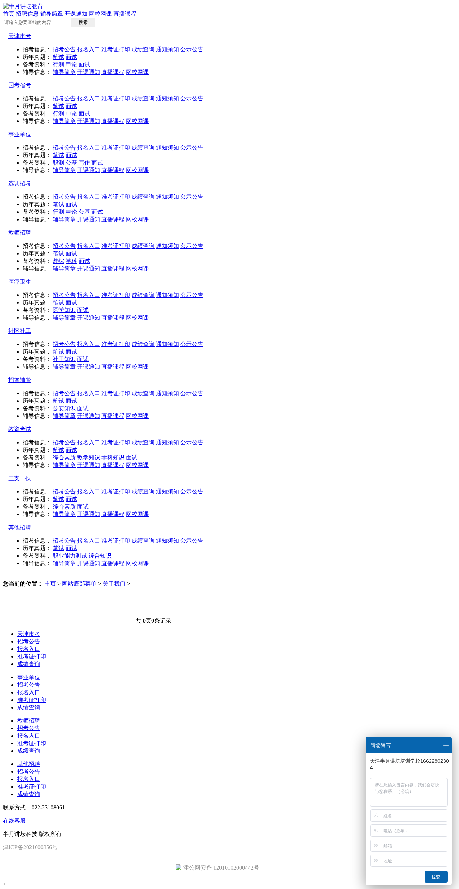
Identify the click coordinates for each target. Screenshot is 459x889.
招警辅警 (19, 380)
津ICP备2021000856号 (30, 847)
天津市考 (19, 36)
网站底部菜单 (79, 584)
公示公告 (191, 49)
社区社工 (19, 331)
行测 (58, 64)
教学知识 (88, 457)
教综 (58, 261)
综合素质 (64, 457)
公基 (71, 163)
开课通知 (76, 14)
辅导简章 (51, 14)
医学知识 (64, 310)
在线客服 (14, 821)
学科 (71, 261)
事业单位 (19, 134)
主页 (50, 584)
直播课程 (124, 14)
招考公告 (64, 49)
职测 (58, 163)
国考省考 (19, 85)
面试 (71, 57)
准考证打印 (115, 49)
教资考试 (19, 429)
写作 (84, 163)
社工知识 (64, 359)
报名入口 (88, 49)
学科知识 (112, 457)
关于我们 (114, 584)
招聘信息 (27, 14)
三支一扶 (19, 478)
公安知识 (64, 408)
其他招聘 (19, 527)
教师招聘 (19, 233)
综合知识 (100, 556)
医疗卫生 (19, 282)
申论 (71, 64)
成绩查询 (143, 49)
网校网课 (100, 14)
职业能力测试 (70, 556)
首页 (8, 14)
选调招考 (19, 183)
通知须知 (167, 49)
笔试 (58, 57)
